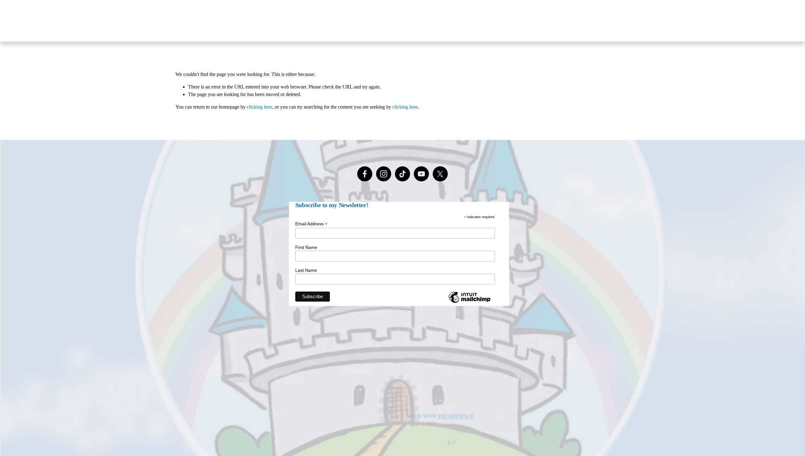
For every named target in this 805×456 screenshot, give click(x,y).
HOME (443, 20)
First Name (306, 247)
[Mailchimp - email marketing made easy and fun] (469, 302)
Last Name (306, 270)
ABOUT (476, 20)
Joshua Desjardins (203, 20)
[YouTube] (421, 173)
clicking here (259, 107)
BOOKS (509, 20)
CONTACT (618, 20)
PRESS (541, 20)
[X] (440, 173)
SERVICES (577, 20)
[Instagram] (383, 173)
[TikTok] (402, 173)
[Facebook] (364, 173)
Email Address (311, 224)
